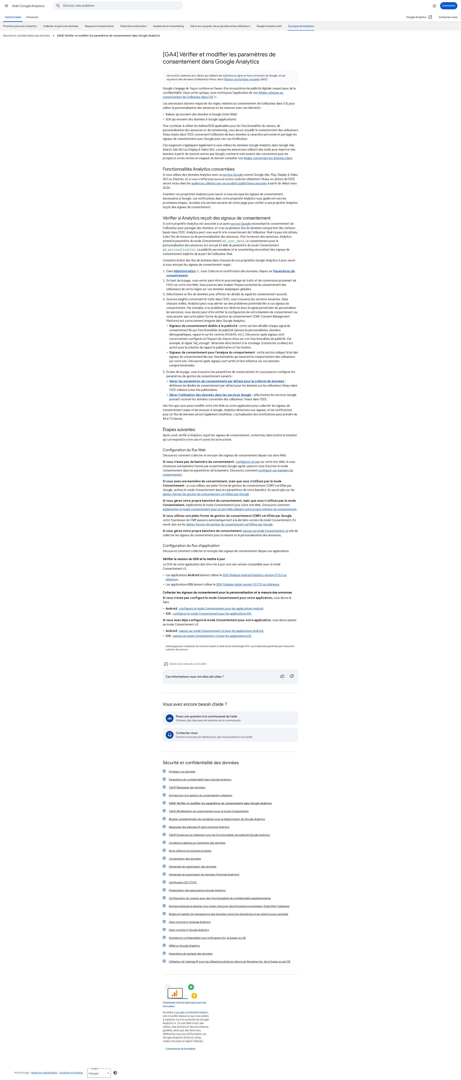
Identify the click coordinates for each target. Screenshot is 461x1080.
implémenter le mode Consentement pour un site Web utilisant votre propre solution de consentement (229, 509)
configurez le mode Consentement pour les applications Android (221, 609)
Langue (95, 1068)
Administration (185, 271)
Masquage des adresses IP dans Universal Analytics (199, 827)
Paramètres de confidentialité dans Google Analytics (200, 779)
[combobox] (123, 6)
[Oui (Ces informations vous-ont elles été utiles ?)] (282, 677)
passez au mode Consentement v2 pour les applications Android (221, 631)
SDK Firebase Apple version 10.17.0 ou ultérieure (247, 584)
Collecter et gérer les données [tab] (60, 26)
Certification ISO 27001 (183, 882)
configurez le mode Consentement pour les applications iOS (212, 614)
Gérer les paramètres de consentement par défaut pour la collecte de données (226, 381)
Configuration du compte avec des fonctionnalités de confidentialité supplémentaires (220, 898)
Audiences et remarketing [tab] (168, 26)
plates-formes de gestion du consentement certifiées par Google (206, 494)
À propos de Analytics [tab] (301, 26)
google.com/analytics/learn (192, 1012)
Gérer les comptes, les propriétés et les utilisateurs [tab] (220, 26)
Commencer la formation (180, 1048)
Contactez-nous (448, 17)
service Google (233, 175)
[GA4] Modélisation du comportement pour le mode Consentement (209, 811)
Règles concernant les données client (268, 158)
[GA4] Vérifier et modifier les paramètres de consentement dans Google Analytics (220, 803)
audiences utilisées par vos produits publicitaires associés (229, 183)
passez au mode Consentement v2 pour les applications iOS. (212, 636)
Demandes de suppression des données (192, 866)
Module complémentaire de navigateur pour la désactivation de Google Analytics (217, 819)
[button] (6, 5)
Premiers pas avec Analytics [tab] (20, 26)
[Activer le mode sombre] (115, 1072)
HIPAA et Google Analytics (184, 945)
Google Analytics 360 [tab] (269, 26)
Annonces (32, 17)
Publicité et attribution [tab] (133, 26)
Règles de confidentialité (44, 1072)
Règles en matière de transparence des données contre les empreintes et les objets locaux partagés (228, 914)
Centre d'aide (13, 17)
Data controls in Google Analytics (189, 930)
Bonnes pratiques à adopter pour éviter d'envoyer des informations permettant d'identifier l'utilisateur (229, 906)
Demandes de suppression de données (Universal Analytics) (204, 874)
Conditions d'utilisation (71, 1072)
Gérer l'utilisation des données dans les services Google (210, 395)
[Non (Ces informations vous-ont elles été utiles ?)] (291, 677)
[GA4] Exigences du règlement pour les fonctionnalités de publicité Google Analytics (219, 835)
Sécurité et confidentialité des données (201, 763)
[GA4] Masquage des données (187, 787)
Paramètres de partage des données (190, 953)
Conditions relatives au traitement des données (197, 843)
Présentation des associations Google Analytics (197, 890)
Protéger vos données (182, 771)
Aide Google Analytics (28, 6)
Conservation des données (185, 858)
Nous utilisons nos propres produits (190, 850)
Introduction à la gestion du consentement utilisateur (200, 795)
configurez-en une (248, 462)
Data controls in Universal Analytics (190, 922)
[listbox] (99, 1073)
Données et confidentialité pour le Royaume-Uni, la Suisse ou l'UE (207, 938)
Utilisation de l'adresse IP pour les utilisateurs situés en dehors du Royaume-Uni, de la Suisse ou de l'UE (229, 961)
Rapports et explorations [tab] (99, 26)
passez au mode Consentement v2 (265, 531)
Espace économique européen (242, 79)
